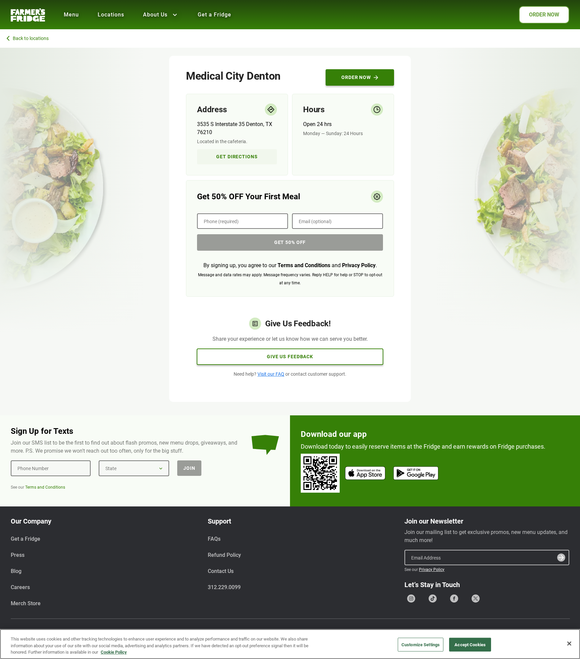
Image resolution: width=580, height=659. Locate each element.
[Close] (569, 643)
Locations (111, 14)
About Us (155, 14)
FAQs (214, 539)
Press (18, 555)
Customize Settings (420, 644)
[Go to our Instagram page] (411, 598)
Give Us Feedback (290, 356)
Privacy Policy (359, 265)
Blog (16, 571)
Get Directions (236, 156)
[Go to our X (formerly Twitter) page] (475, 598)
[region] (290, 644)
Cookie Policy (114, 652)
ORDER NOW (544, 14)
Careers (20, 587)
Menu (71, 14)
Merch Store (26, 603)
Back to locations (31, 38)
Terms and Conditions (304, 265)
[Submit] (561, 557)
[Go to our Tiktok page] (432, 598)
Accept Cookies (470, 644)
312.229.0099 (224, 587)
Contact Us (221, 571)
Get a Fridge (214, 14)
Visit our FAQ (270, 374)
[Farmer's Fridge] (28, 15)
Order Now (356, 77)
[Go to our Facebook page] (454, 598)
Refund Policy (224, 555)
